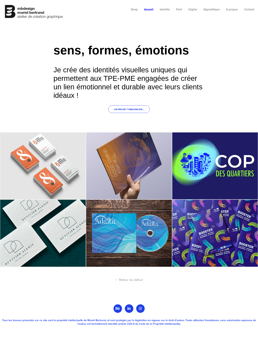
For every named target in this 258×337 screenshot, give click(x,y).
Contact (249, 9)
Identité (165, 9)
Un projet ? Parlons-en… (129, 109)
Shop (134, 9)
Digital (192, 9)
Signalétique (211, 9)
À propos (232, 9)
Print (179, 9)
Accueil (148, 9)
